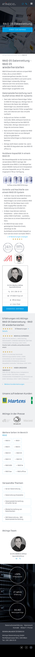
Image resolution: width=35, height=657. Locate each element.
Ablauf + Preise (27, 628)
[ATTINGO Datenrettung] (9, 3)
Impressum (28, 625)
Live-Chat (16, 304)
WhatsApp (16, 300)
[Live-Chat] (23, 3)
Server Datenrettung (12, 489)
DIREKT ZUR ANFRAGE (17, 30)
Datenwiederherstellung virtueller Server (14, 502)
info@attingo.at (16, 296)
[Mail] (17, 558)
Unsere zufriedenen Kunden (17, 393)
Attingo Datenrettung (9, 55)
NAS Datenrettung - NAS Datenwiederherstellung (14, 518)
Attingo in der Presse (13, 414)
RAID (4, 435)
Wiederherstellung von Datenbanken (13, 510)
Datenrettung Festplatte (14, 495)
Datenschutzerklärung (14, 625)
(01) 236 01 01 (16, 291)
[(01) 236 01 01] (27, 3)
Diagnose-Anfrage (15, 309)
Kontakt (16, 628)
